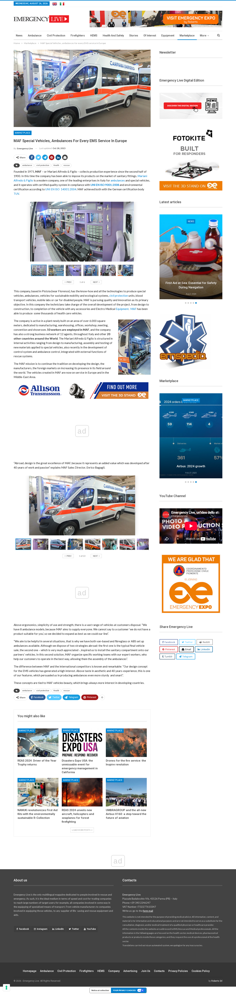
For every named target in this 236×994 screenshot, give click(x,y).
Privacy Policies (178, 971)
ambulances (118, 180)
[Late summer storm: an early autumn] (191, 256)
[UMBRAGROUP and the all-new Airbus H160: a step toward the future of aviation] (126, 792)
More (203, 35)
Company (114, 971)
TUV (16, 193)
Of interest (149, 35)
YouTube (91, 929)
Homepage (29, 971)
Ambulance (34, 35)
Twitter (75, 929)
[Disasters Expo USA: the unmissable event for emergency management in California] (82, 742)
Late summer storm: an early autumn (191, 287)
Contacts (159, 971)
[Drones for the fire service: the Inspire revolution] (126, 742)
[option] (191, 257)
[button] (57, 270)
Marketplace (187, 35)
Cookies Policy (201, 971)
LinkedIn (59, 929)
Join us (145, 971)
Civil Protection (56, 35)
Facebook (24, 929)
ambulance (27, 165)
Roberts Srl (216, 981)
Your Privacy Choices (124, 990)
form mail (148, 910)
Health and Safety (113, 35)
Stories (133, 35)
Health (56, 165)
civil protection (42, 165)
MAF (133, 308)
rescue (66, 165)
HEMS (93, 35)
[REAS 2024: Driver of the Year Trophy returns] (38, 742)
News (19, 35)
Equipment (167, 35)
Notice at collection (100, 990)
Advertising (130, 971)
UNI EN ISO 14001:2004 (60, 189)
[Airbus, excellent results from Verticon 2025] (191, 435)
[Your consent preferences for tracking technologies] (6, 987)
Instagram (42, 929)
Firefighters (78, 35)
